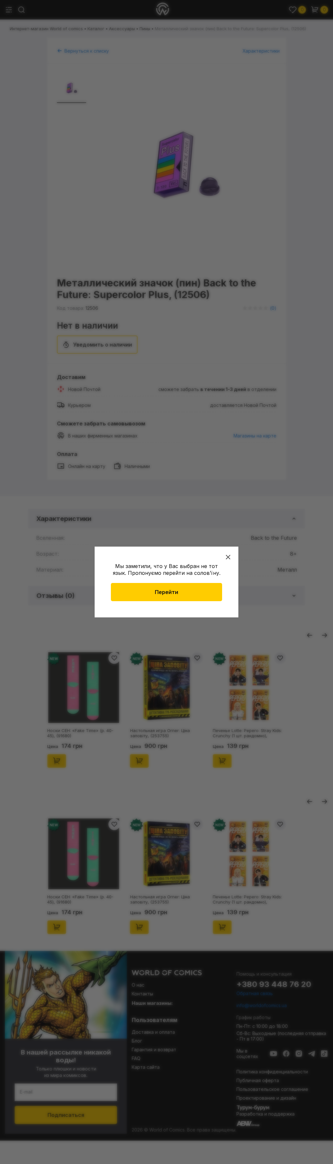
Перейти (166, 592)
